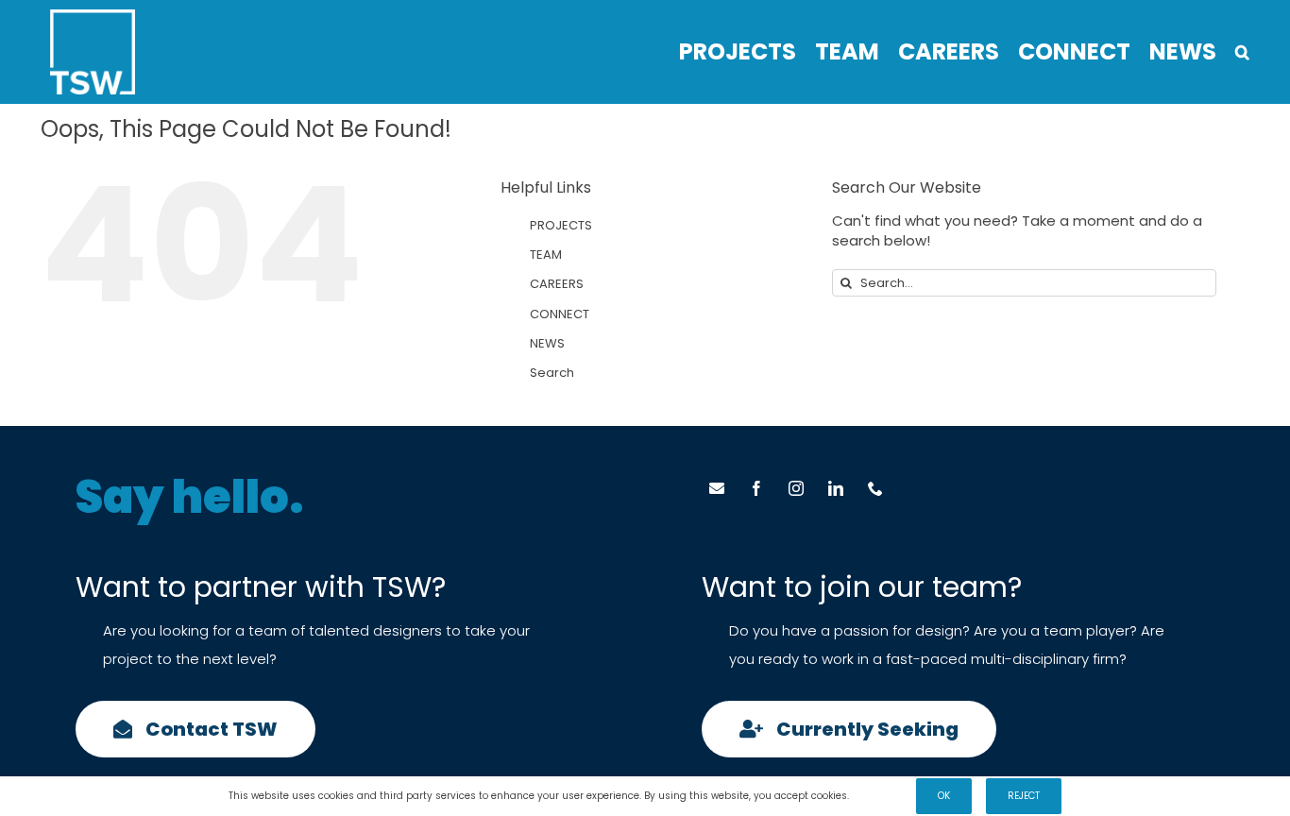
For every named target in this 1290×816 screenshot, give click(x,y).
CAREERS (557, 284)
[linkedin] (836, 488)
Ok (944, 796)
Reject (1024, 796)
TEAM (546, 255)
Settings (874, 796)
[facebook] (756, 488)
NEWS (547, 343)
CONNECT (559, 314)
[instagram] (796, 488)
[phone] (875, 488)
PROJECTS (561, 225)
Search (552, 373)
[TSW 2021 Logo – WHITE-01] (92, 16)
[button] (1242, 52)
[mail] (717, 488)
